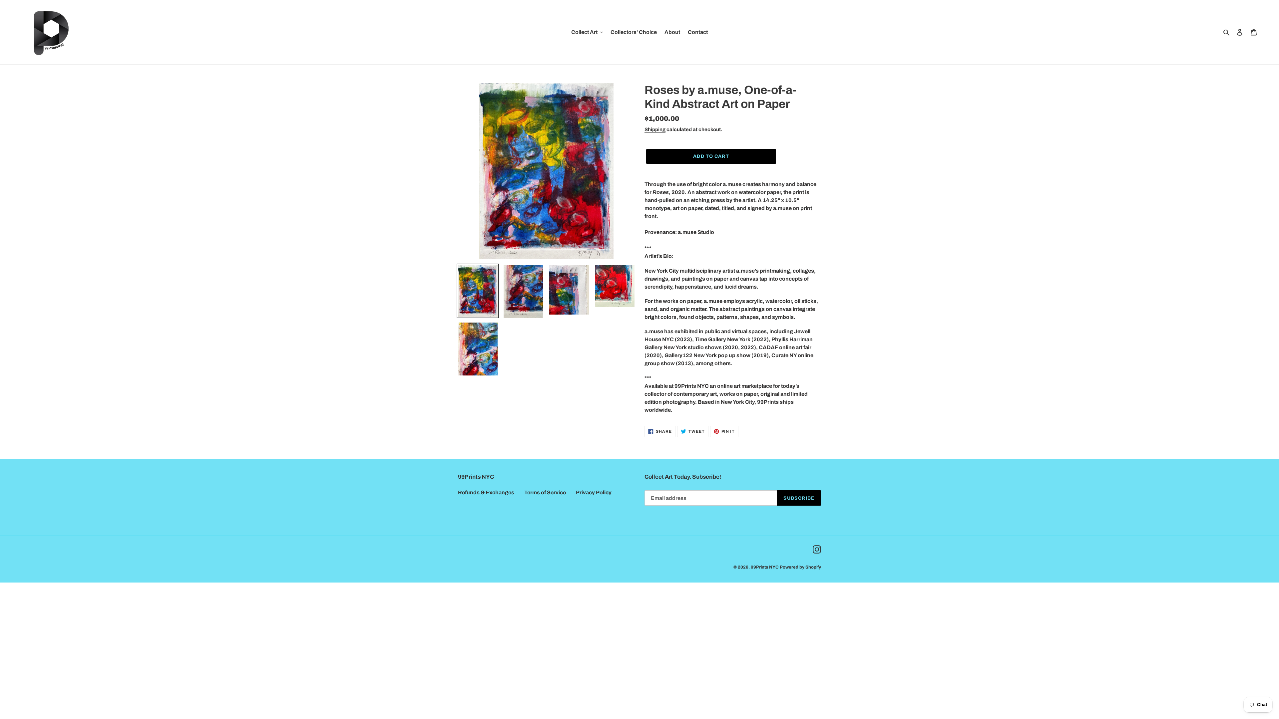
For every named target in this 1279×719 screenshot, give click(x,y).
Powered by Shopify (800, 567)
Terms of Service (545, 492)
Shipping (654, 129)
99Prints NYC (765, 567)
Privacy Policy (594, 492)
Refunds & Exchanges (486, 492)
